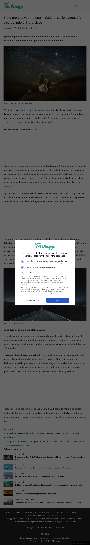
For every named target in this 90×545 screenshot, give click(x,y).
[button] (45, 272)
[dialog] (45, 272)
